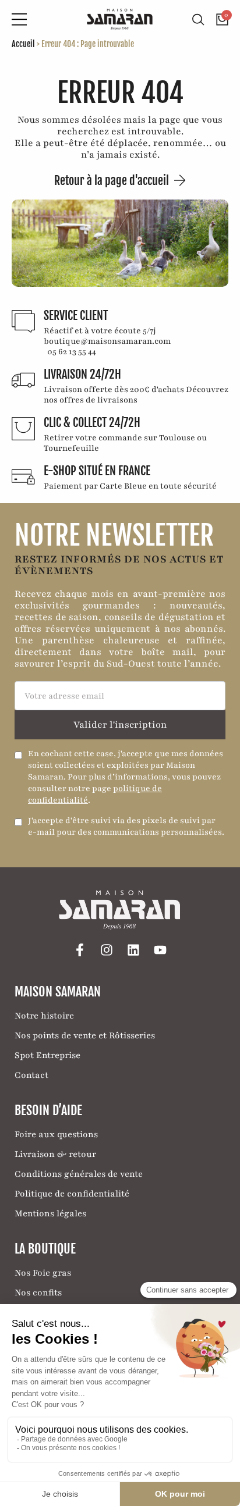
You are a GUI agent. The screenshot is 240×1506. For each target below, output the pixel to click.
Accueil (23, 44)
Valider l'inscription (120, 724)
